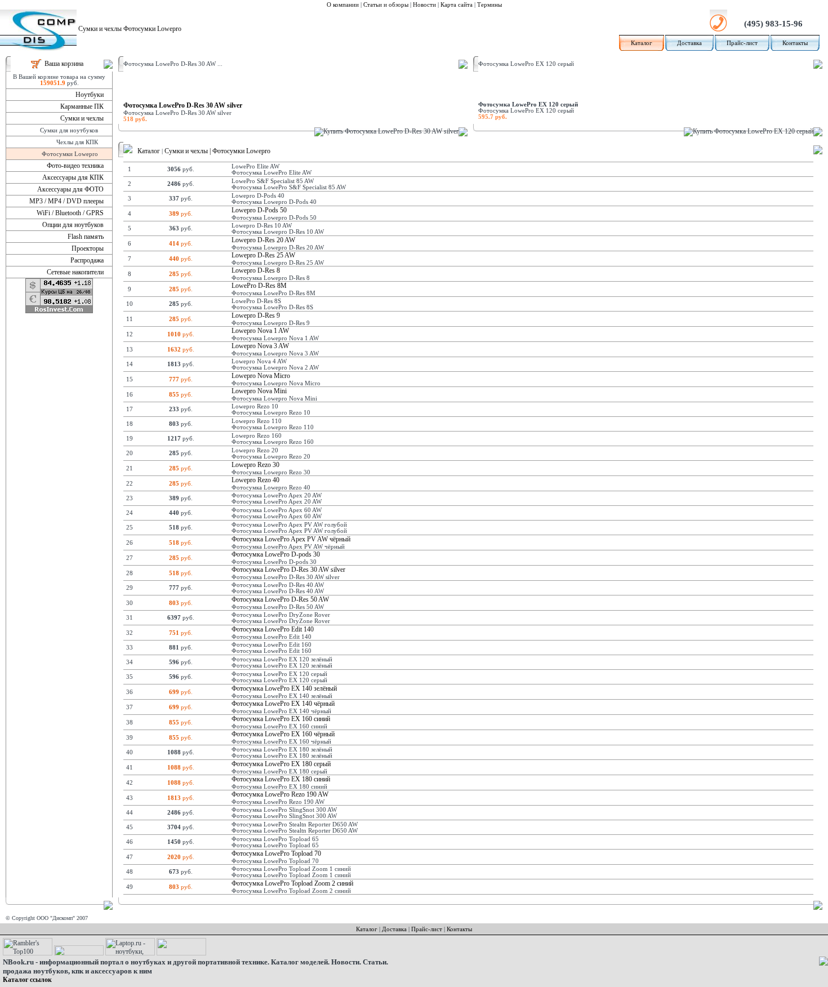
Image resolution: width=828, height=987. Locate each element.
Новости (424, 5)
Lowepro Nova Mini (259, 391)
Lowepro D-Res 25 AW (263, 255)
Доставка (689, 43)
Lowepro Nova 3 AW (260, 346)
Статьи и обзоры (385, 5)
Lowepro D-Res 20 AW (263, 240)
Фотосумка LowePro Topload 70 (276, 853)
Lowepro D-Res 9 (256, 315)
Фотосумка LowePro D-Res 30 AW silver (182, 105)
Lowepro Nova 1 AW (260, 331)
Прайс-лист (742, 43)
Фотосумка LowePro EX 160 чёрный (283, 734)
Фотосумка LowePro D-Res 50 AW (280, 599)
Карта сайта (456, 5)
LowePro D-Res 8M (259, 286)
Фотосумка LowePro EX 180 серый (281, 764)
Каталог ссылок (27, 980)
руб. (181, 214)
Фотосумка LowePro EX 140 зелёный (284, 688)
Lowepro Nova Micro (261, 376)
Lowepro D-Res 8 (256, 270)
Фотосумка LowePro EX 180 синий (281, 779)
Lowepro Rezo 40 (255, 480)
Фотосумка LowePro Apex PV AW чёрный (291, 539)
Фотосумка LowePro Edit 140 (273, 629)
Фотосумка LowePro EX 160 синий (281, 719)
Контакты (795, 43)
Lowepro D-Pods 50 (259, 210)
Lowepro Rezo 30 (255, 465)
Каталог (641, 43)
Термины (489, 5)
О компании (343, 5)
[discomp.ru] (127, 151)
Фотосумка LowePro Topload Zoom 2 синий (292, 883)
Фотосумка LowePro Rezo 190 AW (280, 794)
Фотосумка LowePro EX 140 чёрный (283, 704)
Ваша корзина (63, 64)
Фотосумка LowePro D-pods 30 (276, 554)
